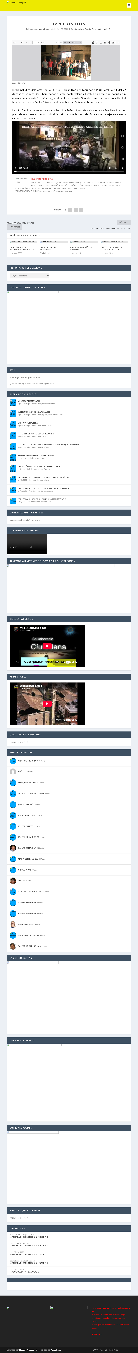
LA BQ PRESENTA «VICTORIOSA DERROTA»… (23, 248)
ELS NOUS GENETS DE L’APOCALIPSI (34, 412)
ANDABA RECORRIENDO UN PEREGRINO (36, 455)
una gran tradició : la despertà (81, 248)
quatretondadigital (47, 29)
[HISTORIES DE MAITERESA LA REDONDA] (13, 435)
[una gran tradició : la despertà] (84, 242)
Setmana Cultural (99, 29)
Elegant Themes (26, 1350)
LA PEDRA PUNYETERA (28, 423)
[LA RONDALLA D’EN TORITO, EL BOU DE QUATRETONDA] (13, 490)
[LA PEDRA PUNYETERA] (13, 424)
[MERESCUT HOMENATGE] (13, 402)
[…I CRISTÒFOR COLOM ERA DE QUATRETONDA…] (13, 468)
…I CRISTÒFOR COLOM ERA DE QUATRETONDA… (40, 466)
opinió (44, 414)
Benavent (32, 480)
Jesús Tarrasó (45, 469)
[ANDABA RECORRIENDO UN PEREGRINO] (13, 457)
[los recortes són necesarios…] (54, 242)
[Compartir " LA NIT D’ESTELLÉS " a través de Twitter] (75, 210)
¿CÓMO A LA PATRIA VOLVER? (25, 1271)
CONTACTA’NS (111, 1350)
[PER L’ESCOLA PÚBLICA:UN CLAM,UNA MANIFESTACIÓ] (13, 501)
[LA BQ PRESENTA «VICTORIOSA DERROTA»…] (23, 242)
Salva (50, 425)
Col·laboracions (77, 29)
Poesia (88, 29)
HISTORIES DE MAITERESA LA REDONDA (36, 433)
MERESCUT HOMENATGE (29, 401)
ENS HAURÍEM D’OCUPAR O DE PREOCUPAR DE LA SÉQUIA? (44, 477)
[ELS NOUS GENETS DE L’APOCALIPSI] (13, 413)
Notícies (45, 447)
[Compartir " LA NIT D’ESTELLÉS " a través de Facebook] (70, 210)
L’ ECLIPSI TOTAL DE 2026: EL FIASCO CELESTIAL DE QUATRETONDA (48, 444)
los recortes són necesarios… (48, 248)
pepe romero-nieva (55, 414)
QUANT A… (98, 1350)
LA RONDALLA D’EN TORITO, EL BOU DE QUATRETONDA (43, 488)
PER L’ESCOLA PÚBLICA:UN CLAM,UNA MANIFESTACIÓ (42, 499)
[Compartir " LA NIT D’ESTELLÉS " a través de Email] (81, 210)
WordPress (56, 1350)
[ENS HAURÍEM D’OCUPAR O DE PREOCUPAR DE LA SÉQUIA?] (13, 479)
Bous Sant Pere (34, 491)
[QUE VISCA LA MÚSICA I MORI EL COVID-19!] (114, 242)
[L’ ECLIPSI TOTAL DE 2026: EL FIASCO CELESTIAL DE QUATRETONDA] (13, 446)
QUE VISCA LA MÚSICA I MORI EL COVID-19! (112, 248)
